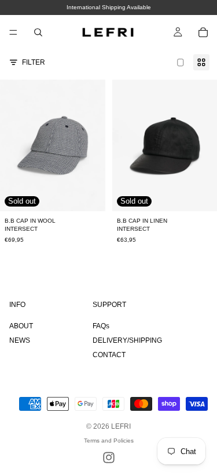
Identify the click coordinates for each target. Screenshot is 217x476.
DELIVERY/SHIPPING (127, 340)
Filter (33, 62)
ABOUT (21, 326)
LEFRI (121, 426)
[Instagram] (109, 457)
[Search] (38, 32)
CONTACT (109, 355)
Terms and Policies (109, 440)
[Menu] (13, 32)
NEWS (19, 340)
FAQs (101, 326)
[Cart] (203, 32)
